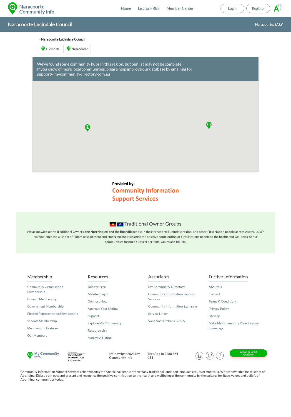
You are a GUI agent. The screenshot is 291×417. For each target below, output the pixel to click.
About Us (215, 287)
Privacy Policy (219, 308)
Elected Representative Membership (52, 313)
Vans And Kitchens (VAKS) (167, 321)
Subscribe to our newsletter (248, 353)
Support (93, 316)
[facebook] (220, 355)
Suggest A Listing (99, 338)
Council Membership (42, 299)
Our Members (37, 335)
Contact (214, 294)
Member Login (98, 294)
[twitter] (210, 355)
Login (232, 8)
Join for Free (97, 287)
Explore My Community (104, 323)
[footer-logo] (42, 355)
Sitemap (214, 316)
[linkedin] (199, 355)
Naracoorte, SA (267, 24)
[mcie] (80, 357)
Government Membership (45, 306)
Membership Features (42, 328)
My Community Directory (166, 287)
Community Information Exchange (172, 306)
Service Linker (158, 313)
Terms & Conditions (223, 301)
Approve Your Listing (103, 308)
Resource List (97, 330)
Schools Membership (42, 321)
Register (258, 8)
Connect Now (97, 301)
